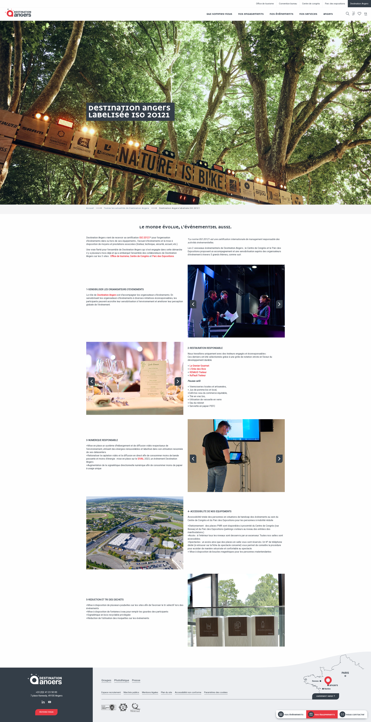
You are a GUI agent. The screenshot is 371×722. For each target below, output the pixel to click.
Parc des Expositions (163, 256)
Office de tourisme (119, 256)
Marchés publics (131, 692)
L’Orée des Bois (197, 369)
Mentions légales (150, 692)
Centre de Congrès (139, 256)
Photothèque (121, 680)
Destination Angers (107, 295)
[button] (347, 13)
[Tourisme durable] (353, 15)
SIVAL (141, 458)
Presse (136, 680)
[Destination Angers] (19, 12)
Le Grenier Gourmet (199, 365)
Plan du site (166, 692)
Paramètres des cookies (216, 692)
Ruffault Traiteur (197, 375)
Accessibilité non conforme (188, 692)
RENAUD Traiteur (198, 372)
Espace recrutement (111, 692)
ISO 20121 (144, 237)
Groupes (106, 680)
